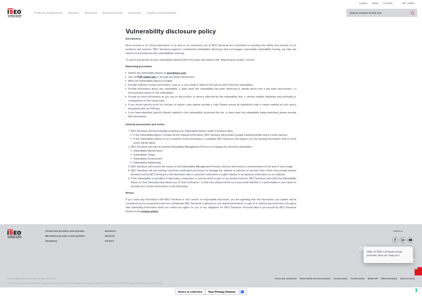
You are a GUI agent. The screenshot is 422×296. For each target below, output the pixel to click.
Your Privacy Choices (221, 291)
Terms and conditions (286, 278)
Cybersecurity (407, 278)
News (375, 3)
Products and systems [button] (48, 12)
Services (110, 236)
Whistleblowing (389, 278)
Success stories (113, 12)
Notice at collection (190, 291)
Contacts (388, 3)
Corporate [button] (134, 12)
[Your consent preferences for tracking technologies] (416, 290)
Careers (363, 3)
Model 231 (373, 278)
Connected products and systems (64, 231)
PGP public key (146, 77)
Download (51, 241)
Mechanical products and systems (65, 236)
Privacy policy (340, 278)
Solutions (110, 231)
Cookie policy (357, 278)
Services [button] (73, 12)
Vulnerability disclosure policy (315, 278)
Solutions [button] (91, 12)
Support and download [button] (161, 12)
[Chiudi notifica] (361, 249)
